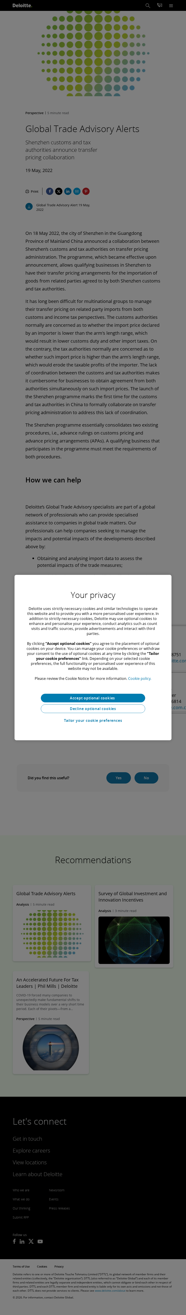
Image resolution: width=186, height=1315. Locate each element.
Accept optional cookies (93, 698)
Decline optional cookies (93, 708)
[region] (93, 657)
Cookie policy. (139, 678)
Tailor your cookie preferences (93, 720)
